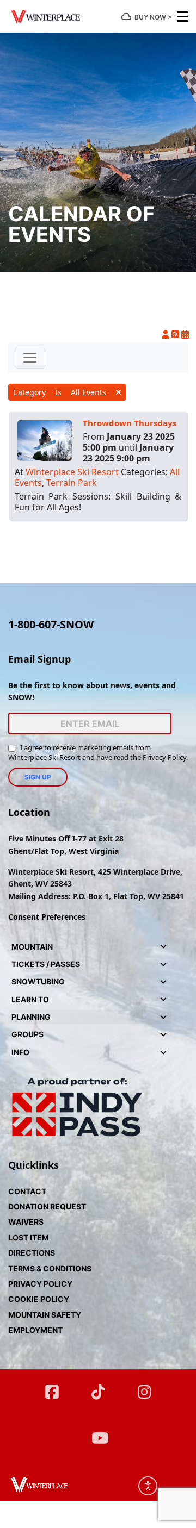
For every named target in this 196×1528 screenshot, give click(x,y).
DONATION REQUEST (47, 1206)
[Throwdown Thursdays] (44, 440)
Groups (27, 1034)
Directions (31, 1252)
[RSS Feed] (176, 334)
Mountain (32, 946)
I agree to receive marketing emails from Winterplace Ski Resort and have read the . (98, 752)
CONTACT (27, 1191)
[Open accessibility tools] (147, 1485)
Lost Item (28, 1237)
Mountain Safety (44, 1314)
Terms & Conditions (49, 1268)
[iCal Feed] (185, 334)
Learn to (30, 999)
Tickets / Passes (45, 964)
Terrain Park (71, 483)
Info (20, 1052)
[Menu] (182, 16)
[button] (163, 947)
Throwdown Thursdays (129, 422)
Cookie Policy (38, 1299)
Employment (35, 1329)
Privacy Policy (164, 757)
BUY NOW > (153, 17)
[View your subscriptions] (166, 334)
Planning (31, 1016)
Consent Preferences (46, 917)
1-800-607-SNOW (51, 624)
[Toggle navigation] (30, 358)
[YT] (98, 1433)
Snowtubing (38, 981)
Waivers (26, 1221)
